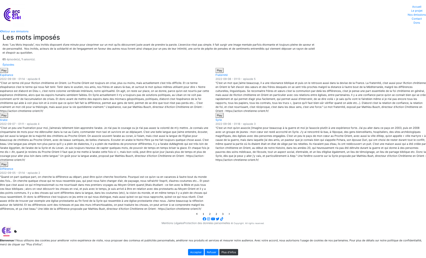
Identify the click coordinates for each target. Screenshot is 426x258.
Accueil (416, 6)
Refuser (211, 252)
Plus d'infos (228, 252)
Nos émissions (417, 14)
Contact (417, 18)
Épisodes (8, 64)
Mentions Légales (173, 223)
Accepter (196, 252)
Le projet (417, 10)
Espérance (6, 75)
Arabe (3, 120)
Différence (6, 168)
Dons (417, 22)
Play (4, 70)
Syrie (218, 120)
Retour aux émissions (15, 31)
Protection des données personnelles (207, 223)
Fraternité (221, 75)
